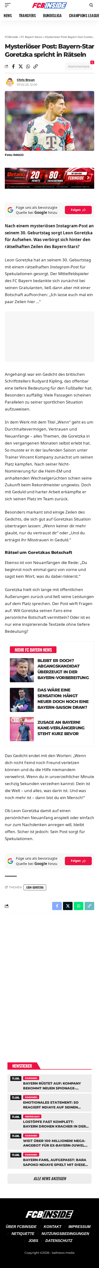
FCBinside (11, 37)
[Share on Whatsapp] (28, 66)
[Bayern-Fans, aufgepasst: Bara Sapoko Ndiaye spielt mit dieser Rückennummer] (49, 1159)
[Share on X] (20, 66)
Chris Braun (26, 80)
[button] (9, 5)
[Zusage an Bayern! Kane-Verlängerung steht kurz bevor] (22, 729)
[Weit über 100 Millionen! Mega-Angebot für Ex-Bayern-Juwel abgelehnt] (49, 1140)
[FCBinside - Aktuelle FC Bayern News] (50, 5)
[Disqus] (49, 980)
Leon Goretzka (34, 887)
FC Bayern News (31, 37)
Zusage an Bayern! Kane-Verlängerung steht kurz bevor (60, 728)
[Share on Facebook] (13, 66)
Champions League (32, 1116)
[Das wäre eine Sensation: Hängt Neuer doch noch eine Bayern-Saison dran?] (22, 700)
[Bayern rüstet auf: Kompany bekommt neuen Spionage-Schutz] (49, 1082)
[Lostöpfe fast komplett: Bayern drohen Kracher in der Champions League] (49, 1121)
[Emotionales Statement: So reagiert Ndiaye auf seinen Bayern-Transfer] (49, 1102)
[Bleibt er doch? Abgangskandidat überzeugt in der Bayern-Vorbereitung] (22, 670)
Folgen (76, 210)
